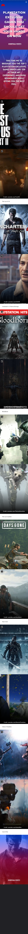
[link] (14, 873)
